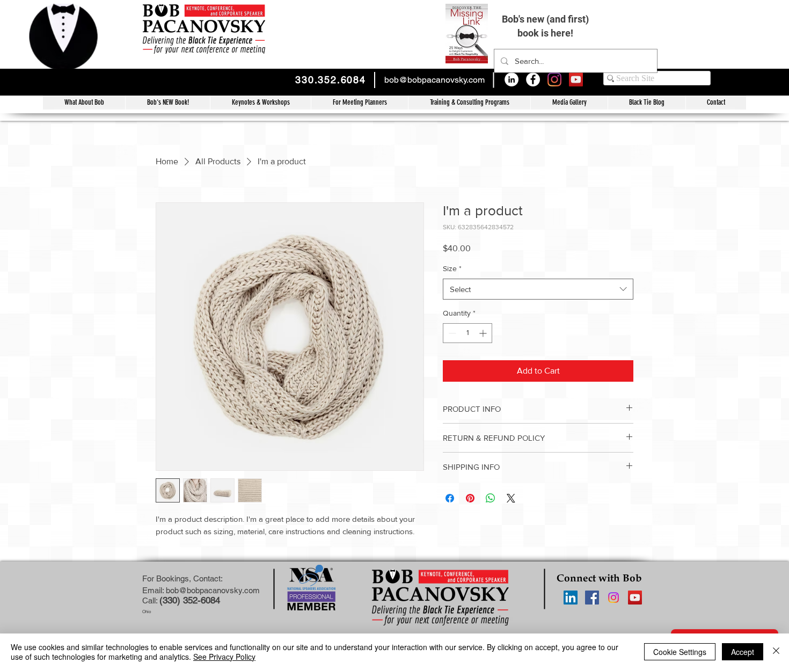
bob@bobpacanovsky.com (434, 80)
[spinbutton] (467, 333)
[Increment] (484, 333)
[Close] (776, 651)
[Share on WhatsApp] (490, 498)
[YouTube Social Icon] (576, 79)
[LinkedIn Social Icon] (571, 598)
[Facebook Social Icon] (592, 598)
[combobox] (538, 289)
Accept (742, 651)
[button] (469, 103)
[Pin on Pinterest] (470, 498)
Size (452, 268)
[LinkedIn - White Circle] (511, 79)
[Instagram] (554, 79)
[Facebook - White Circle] (533, 79)
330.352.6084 (330, 79)
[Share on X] (511, 498)
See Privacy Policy (224, 656)
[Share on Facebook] (449, 498)
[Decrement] (451, 333)
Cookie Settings (679, 651)
